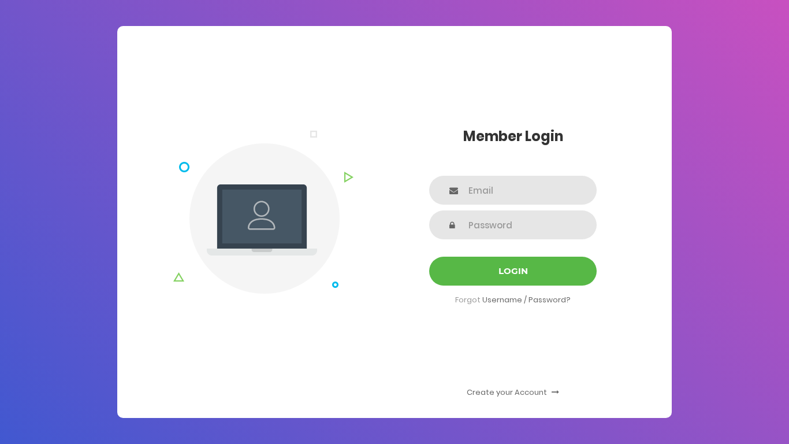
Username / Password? (526, 299)
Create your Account (508, 392)
